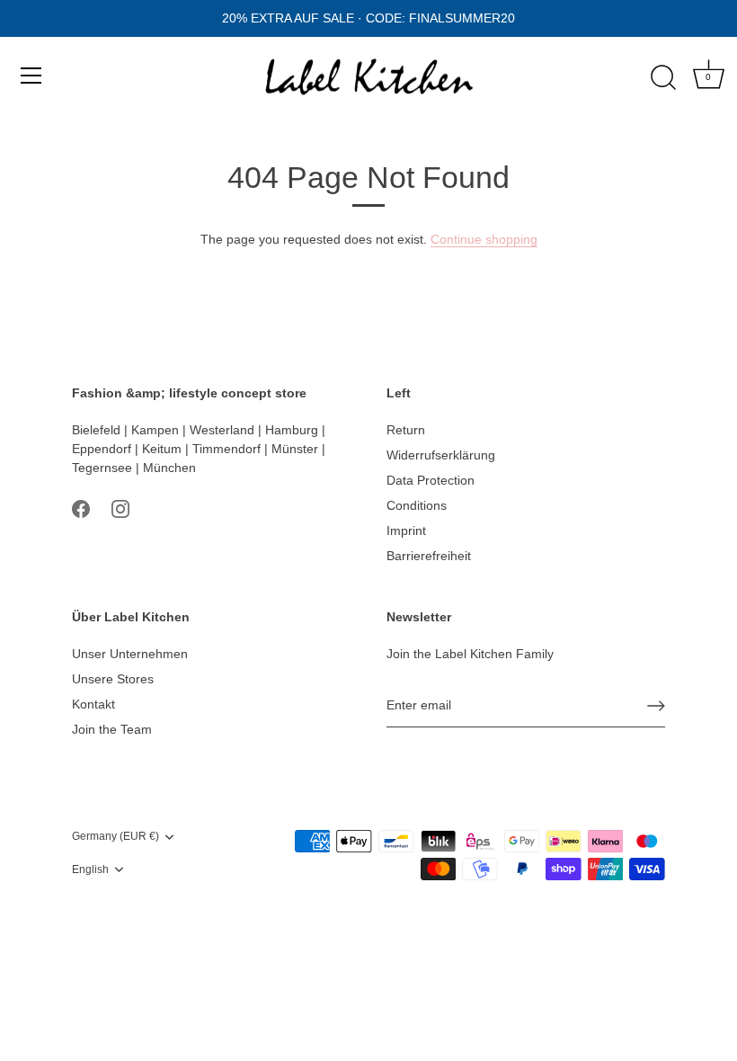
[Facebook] (81, 508)
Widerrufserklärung (440, 455)
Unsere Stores (113, 679)
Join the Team (112, 729)
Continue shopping (484, 239)
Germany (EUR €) (115, 836)
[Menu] (31, 75)
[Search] (663, 78)
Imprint (406, 530)
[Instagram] (120, 508)
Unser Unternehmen (130, 653)
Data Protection (430, 480)
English (90, 869)
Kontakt (93, 704)
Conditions (416, 505)
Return (405, 430)
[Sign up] (656, 706)
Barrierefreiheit (428, 555)
